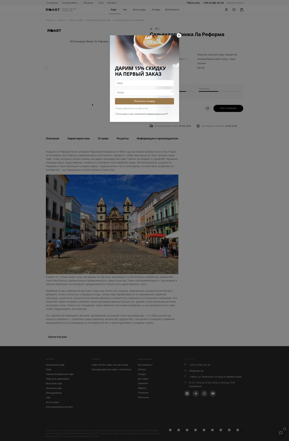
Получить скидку (144, 101)
